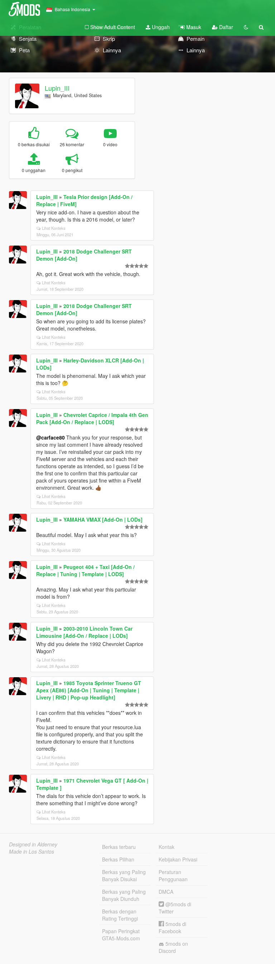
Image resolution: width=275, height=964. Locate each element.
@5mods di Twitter (175, 908)
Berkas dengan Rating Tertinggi (120, 915)
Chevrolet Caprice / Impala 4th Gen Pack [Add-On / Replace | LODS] (92, 418)
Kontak (166, 846)
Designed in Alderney (33, 844)
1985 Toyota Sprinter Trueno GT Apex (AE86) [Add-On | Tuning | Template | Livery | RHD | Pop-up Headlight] (88, 690)
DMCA (166, 891)
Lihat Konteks (54, 228)
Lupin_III (57, 87)
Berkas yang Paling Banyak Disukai (124, 875)
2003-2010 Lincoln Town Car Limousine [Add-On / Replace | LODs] (84, 632)
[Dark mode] (246, 27)
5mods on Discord (173, 947)
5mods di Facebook (172, 927)
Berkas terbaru (119, 846)
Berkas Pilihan (118, 859)
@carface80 (50, 437)
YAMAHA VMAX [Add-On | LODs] (103, 519)
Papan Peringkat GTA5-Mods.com (121, 934)
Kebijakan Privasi (178, 859)
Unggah (160, 26)
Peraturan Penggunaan (173, 875)
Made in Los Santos (31, 851)
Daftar (225, 26)
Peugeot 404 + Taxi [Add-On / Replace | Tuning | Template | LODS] (85, 570)
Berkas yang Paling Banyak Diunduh (124, 895)
